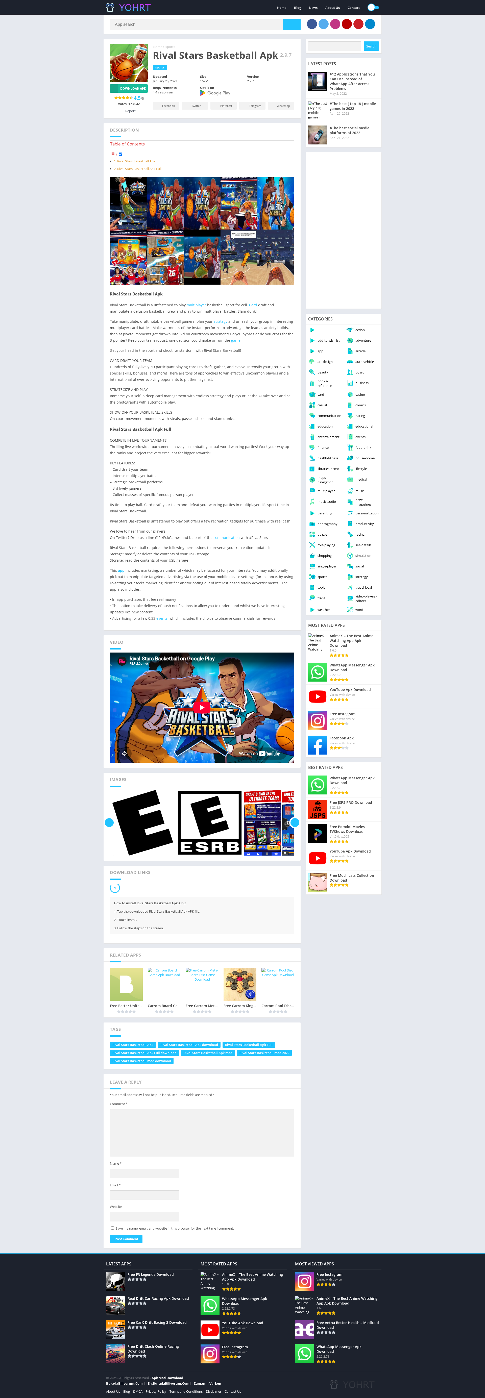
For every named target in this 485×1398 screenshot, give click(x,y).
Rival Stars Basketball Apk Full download (144, 1054)
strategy (220, 321)
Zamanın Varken (207, 1384)
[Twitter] (324, 24)
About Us (332, 7)
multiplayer (196, 305)
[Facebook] (312, 24)
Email (115, 1186)
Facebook (168, 106)
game (235, 340)
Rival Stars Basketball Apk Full (139, 169)
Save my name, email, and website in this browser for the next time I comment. (175, 1229)
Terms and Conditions (186, 1392)
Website (116, 1208)
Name (116, 1164)
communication (226, 537)
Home (281, 7)
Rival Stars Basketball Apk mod (208, 1054)
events (161, 618)
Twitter (196, 106)
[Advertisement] (343, 230)
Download (130, 888)
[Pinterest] (358, 24)
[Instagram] (335, 24)
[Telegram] (370, 24)
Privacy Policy (156, 1392)
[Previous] (109, 823)
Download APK (133, 88)
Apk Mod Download (167, 1379)
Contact (354, 7)
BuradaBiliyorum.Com (124, 1384)
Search (371, 46)
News (313, 7)
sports (170, 46)
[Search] (292, 24)
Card (253, 305)
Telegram (255, 106)
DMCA (137, 1392)
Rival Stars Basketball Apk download (189, 1046)
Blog (297, 7)
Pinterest (226, 106)
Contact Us (233, 1392)
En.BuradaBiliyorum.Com (168, 1384)
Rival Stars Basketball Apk (136, 161)
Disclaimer (213, 1392)
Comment (119, 1105)
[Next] (295, 823)
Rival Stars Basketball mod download (141, 1062)
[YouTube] (347, 24)
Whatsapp (283, 106)
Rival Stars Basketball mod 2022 (264, 1054)
